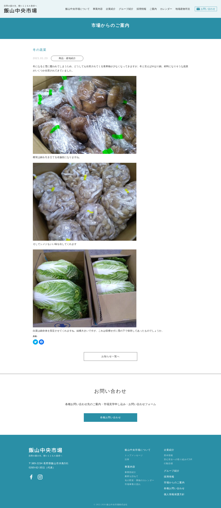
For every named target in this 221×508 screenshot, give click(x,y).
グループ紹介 (126, 9)
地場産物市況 (182, 9)
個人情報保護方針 (174, 494)
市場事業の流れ (133, 484)
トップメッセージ (134, 455)
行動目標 (168, 463)
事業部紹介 (130, 472)
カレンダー (166, 9)
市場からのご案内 (174, 482)
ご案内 (153, 9)
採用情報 (141, 9)
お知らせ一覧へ (110, 356)
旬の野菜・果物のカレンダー (139, 480)
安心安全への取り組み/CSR (178, 459)
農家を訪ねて (131, 476)
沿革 (127, 459)
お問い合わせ (208, 9)
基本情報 (168, 455)
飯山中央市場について (77, 9)
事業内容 (98, 9)
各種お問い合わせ (110, 417)
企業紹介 (111, 9)
